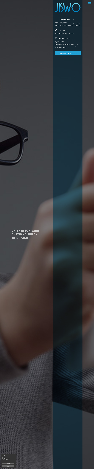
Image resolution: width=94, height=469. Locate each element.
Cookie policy (8, 460)
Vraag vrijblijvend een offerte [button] (67, 53)
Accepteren (8, 466)
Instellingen (8, 463)
